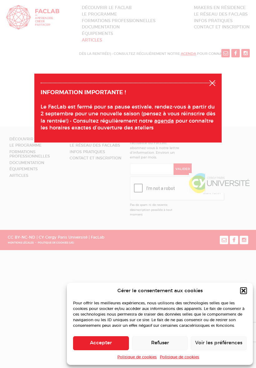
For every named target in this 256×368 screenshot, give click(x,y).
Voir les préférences (218, 343)
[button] (243, 291)
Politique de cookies (137, 357)
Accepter (101, 343)
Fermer (212, 82)
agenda (164, 121)
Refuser (160, 343)
